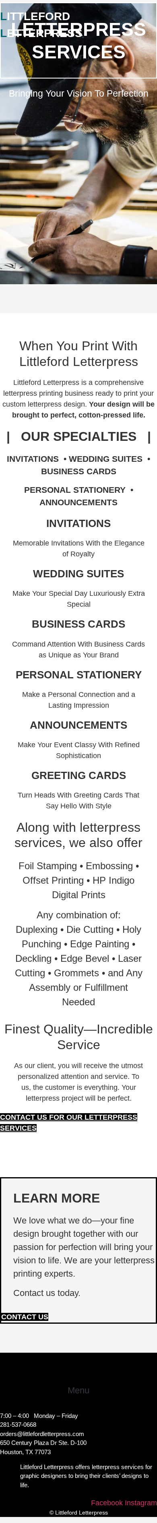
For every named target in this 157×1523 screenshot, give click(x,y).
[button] (79, 1390)
